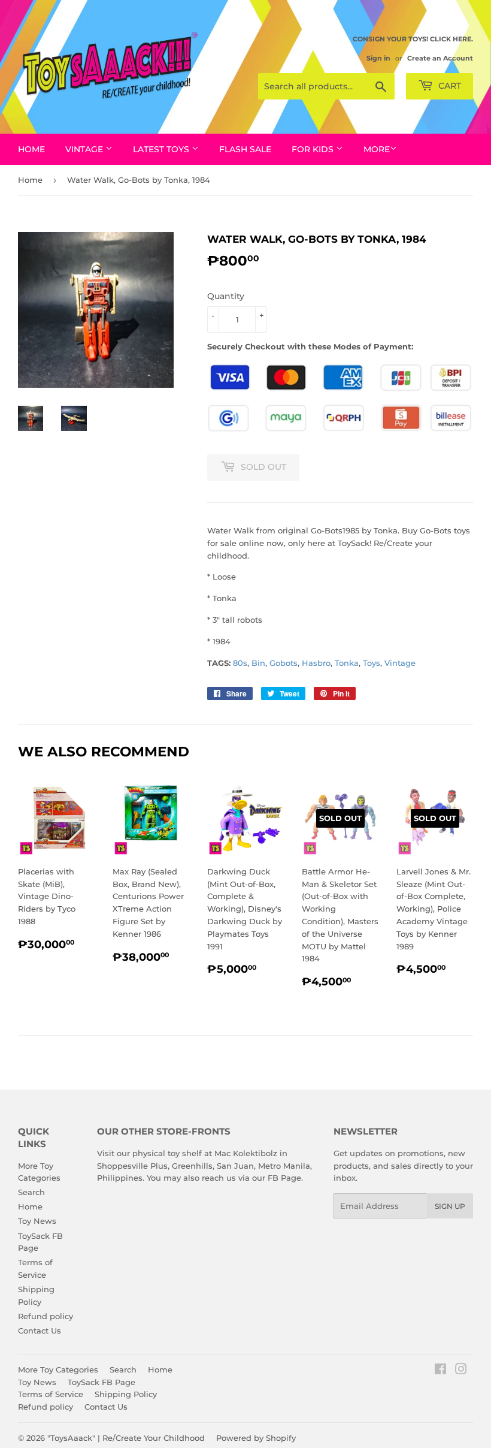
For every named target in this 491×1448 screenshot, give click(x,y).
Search (31, 1192)
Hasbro (316, 663)
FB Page (284, 1177)
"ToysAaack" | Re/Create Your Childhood (126, 1438)
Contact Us (39, 1330)
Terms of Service (50, 1394)
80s (240, 663)
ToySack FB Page (101, 1382)
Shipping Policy (126, 1394)
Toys (371, 663)
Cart (448, 85)
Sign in (378, 58)
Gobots (283, 663)
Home (31, 149)
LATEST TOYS (162, 149)
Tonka (347, 663)
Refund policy (45, 1316)
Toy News (37, 1221)
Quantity (225, 296)
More (376, 149)
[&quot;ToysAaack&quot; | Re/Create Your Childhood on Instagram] (461, 1370)
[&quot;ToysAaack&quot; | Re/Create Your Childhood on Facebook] (440, 1370)
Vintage (400, 663)
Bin (258, 663)
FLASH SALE (245, 149)
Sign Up (450, 1206)
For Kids (314, 149)
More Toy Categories (58, 1369)
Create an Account (440, 58)
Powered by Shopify (256, 1438)
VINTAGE (85, 149)
